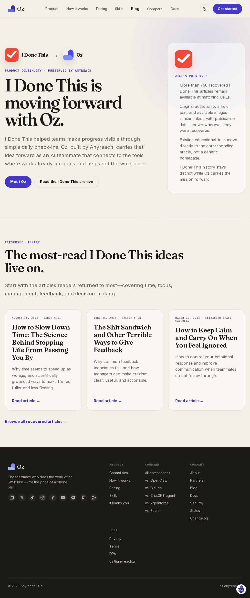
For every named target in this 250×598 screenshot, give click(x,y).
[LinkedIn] (12, 497)
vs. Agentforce (157, 503)
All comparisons (157, 473)
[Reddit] (94, 497)
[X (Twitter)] (22, 497)
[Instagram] (42, 497)
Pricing (101, 9)
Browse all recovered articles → (36, 421)
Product (51, 9)
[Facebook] (53, 497)
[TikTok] (32, 497)
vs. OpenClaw (156, 480)
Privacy (115, 539)
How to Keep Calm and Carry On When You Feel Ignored (206, 337)
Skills (119, 9)
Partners (197, 480)
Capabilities (118, 473)
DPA (112, 554)
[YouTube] (63, 497)
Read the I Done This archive (66, 181)
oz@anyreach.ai (122, 561)
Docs (174, 9)
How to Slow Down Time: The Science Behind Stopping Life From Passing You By (41, 342)
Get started (227, 9)
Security (196, 503)
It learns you (119, 503)
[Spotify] (73, 497)
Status (195, 510)
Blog (135, 9)
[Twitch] (83, 497)
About (195, 473)
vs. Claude (153, 488)
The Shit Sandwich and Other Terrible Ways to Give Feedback (123, 338)
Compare (155, 9)
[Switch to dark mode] (204, 8)
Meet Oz (18, 181)
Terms (114, 546)
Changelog (199, 518)
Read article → (26, 400)
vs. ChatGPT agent (160, 495)
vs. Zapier (153, 510)
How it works (77, 9)
